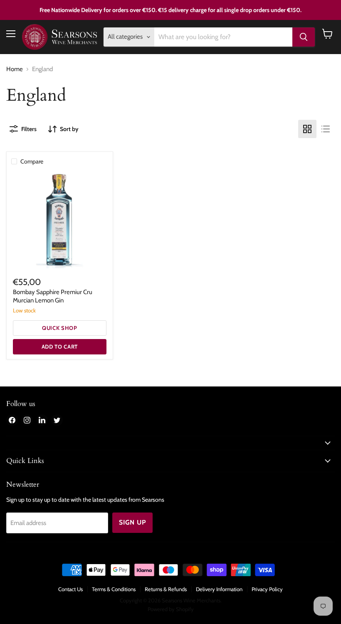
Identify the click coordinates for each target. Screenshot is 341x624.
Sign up (132, 522)
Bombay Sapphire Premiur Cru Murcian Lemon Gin (52, 296)
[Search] (303, 37)
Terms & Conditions (114, 589)
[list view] (325, 129)
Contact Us (70, 589)
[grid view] (307, 129)
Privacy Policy (267, 589)
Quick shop (59, 327)
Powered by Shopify (171, 609)
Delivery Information (219, 589)
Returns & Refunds (166, 589)
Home (14, 69)
